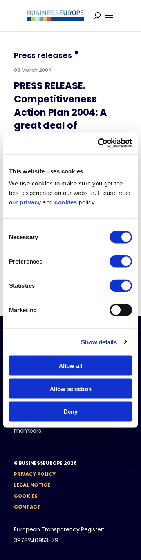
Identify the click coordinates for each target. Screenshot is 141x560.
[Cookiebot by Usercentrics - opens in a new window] (99, 143)
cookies (65, 202)
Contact (27, 507)
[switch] (121, 261)
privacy (30, 202)
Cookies (26, 496)
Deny (70, 411)
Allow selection (71, 388)
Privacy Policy (35, 474)
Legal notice (32, 485)
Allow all (70, 365)
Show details (99, 341)
